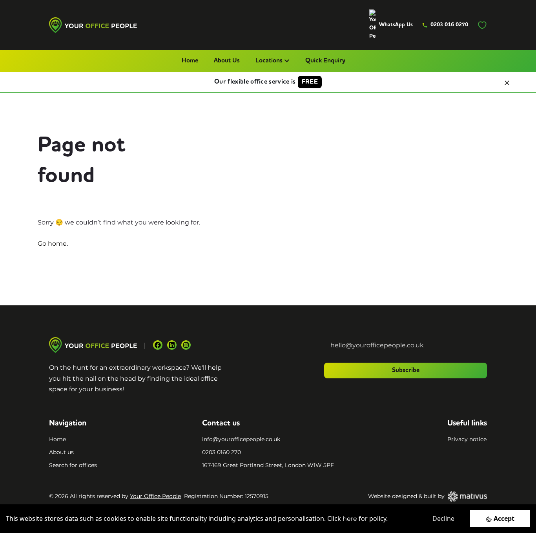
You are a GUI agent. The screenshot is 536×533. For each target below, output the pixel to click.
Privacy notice (467, 439)
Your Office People (155, 496)
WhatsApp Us (396, 24)
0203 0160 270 (221, 452)
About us (61, 452)
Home (190, 61)
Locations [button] (269, 61)
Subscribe (405, 370)
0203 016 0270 (449, 24)
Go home (52, 243)
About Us (227, 61)
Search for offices (73, 465)
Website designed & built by (406, 496)
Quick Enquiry (325, 61)
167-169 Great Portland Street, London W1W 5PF (268, 465)
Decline (443, 518)
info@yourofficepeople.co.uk (241, 439)
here (350, 518)
